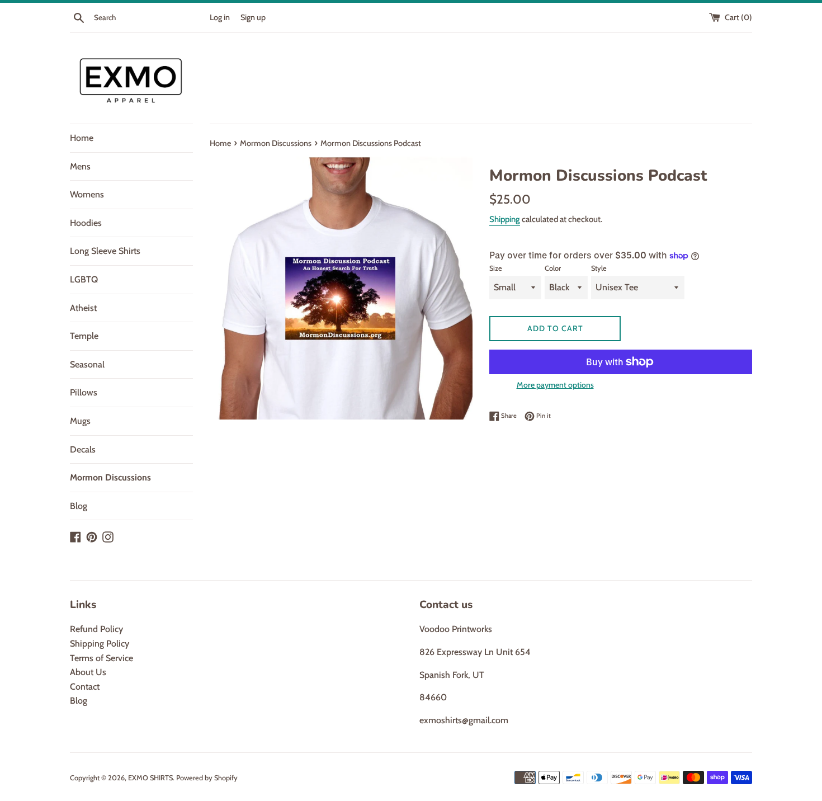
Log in (220, 17)
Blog (78, 506)
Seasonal (87, 364)
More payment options (555, 385)
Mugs (80, 421)
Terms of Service (101, 658)
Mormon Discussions (110, 477)
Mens (80, 166)
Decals (83, 449)
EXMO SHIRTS (150, 778)
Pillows (83, 392)
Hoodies (86, 223)
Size (495, 268)
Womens (87, 194)
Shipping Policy (99, 643)
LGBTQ (84, 279)
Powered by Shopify (207, 778)
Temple (84, 336)
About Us (88, 672)
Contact (85, 686)
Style (599, 268)
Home (81, 138)
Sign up (253, 17)
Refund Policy (96, 629)
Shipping (504, 219)
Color (553, 268)
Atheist (83, 308)
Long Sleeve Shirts (105, 251)
